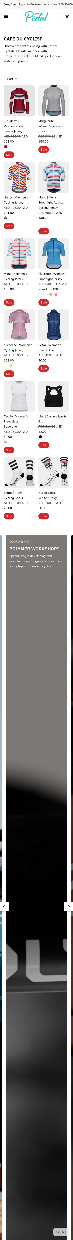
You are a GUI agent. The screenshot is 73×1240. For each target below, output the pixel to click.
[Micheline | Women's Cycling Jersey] (19, 324)
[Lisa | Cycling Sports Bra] (53, 396)
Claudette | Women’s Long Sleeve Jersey (14, 126)
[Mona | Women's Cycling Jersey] (19, 253)
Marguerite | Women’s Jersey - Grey (50, 126)
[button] (4, 906)
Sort (10, 79)
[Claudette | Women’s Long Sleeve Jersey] (19, 100)
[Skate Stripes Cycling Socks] (19, 472)
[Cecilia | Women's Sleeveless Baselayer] (19, 396)
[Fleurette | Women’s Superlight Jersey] (53, 253)
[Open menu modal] (6, 16)
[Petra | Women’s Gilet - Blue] (53, 324)
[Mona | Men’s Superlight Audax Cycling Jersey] (53, 177)
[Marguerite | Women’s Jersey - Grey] (53, 100)
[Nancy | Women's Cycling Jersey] (19, 177)
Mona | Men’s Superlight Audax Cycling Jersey (50, 202)
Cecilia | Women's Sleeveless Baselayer (16, 421)
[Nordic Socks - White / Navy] (53, 472)
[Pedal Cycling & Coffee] (36, 16)
